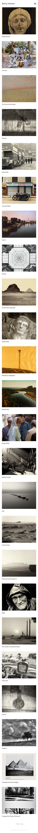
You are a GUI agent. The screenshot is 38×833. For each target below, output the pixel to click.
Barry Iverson (8, 3)
